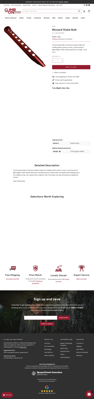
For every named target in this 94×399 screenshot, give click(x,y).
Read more (23, 347)
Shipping (54, 39)
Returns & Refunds (82, 352)
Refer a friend (46, 324)
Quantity (56, 56)
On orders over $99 (12, 279)
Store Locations (49, 355)
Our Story (7, 5)
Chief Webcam (65, 357)
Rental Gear (26, 5)
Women (47, 18)
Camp (28, 18)
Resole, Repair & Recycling (46, 5)
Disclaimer (53, 379)
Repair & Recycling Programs (66, 344)
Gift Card (59, 5)
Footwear (37, 18)
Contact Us (79, 343)
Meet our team (81, 279)
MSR (54, 26)
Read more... (65, 368)
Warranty (79, 355)
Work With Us (48, 352)
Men (53, 18)
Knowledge (47, 349)
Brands (75, 18)
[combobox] (52, 11)
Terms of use (46, 379)
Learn (83, 18)
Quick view (13, 234)
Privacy (40, 379)
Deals (68, 18)
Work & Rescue (10, 18)
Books (60, 18)
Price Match (80, 349)
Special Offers (64, 351)
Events (34, 5)
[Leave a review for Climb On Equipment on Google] (47, 389)
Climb (21, 18)
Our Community (16, 5)
